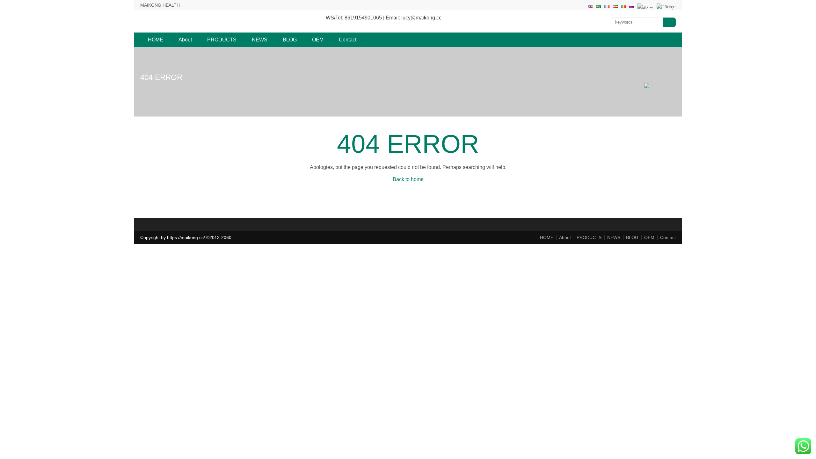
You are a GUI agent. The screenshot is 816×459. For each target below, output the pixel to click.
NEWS (259, 39)
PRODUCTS (222, 39)
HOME (155, 39)
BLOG (290, 39)
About (185, 39)
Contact (347, 39)
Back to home (408, 179)
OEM (318, 39)
